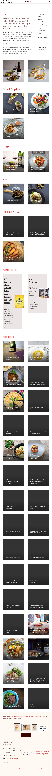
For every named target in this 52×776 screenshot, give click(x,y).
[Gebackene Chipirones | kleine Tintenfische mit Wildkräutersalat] (13, 673)
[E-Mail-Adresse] (25, 1)
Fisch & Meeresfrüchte (41, 29)
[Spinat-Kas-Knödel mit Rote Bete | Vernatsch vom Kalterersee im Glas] (38, 649)
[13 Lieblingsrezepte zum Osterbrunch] (13, 500)
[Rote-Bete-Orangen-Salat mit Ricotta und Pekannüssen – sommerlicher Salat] (38, 103)
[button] (47, 1)
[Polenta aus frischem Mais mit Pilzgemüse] (13, 599)
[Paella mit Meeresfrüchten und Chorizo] (38, 698)
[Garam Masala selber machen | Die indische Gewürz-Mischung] (38, 376)
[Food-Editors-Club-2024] (26, 750)
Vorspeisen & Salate (41, 15)
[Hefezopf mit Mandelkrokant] (38, 549)
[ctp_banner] (26, 727)
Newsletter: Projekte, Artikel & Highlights (42, 752)
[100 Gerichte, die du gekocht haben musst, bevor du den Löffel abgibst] (13, 301)
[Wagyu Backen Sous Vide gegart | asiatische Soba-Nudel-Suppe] (13, 698)
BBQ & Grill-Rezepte (11, 212)
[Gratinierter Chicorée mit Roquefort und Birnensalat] (38, 599)
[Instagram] (30, 1)
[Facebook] (11, 762)
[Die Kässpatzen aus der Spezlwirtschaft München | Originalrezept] (13, 450)
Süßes (39, 40)
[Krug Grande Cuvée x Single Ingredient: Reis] (13, 351)
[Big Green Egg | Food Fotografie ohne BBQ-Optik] (13, 226)
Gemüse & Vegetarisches (41, 20)
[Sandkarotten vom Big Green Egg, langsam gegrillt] (13, 251)
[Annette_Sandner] (6, 1)
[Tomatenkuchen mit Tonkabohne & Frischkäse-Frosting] (38, 525)
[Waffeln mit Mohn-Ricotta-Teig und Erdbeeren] (13, 525)
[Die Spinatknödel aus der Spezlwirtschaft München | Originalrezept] (13, 475)
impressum (10, 769)
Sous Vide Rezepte (42, 37)
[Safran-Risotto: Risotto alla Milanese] (38, 351)
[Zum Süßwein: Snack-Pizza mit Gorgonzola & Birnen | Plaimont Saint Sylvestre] (38, 71)
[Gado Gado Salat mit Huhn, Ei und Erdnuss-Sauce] (13, 649)
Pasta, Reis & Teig (42, 25)
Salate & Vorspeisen (11, 89)
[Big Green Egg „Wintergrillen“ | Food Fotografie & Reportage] (38, 226)
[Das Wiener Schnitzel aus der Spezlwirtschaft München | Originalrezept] (38, 475)
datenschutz (18, 769)
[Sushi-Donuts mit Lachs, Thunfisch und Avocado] (13, 574)
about (4, 769)
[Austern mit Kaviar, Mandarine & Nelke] (13, 103)
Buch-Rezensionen (42, 44)
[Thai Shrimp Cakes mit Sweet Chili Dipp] (13, 128)
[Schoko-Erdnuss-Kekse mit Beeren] (13, 624)
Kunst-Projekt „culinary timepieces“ (32, 769)
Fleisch (39, 33)
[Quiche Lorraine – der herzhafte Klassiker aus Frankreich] (13, 401)
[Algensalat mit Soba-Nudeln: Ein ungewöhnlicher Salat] (38, 425)
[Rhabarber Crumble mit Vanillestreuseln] (13, 425)
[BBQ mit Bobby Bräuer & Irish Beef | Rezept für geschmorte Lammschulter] (38, 624)
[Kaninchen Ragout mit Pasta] (13, 549)
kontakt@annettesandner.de (12, 758)
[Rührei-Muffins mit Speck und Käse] (38, 500)
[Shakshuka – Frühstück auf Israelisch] (38, 401)
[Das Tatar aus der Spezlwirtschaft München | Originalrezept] (38, 450)
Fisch (5, 179)
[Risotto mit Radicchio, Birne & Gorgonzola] (38, 574)
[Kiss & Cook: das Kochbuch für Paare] (38, 293)
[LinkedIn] (28, 1)
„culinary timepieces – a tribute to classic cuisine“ (26, 716)
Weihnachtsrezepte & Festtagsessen (42, 48)
